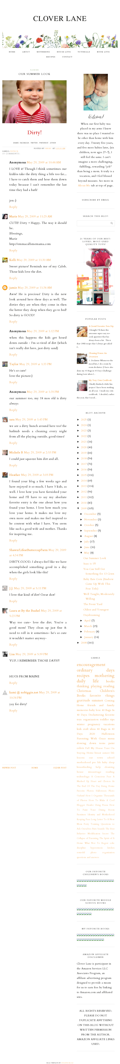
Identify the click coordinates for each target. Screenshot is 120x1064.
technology (83, 776)
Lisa (12, 654)
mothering (43, 52)
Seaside (101, 828)
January (89, 637)
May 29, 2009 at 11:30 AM (34, 260)
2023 (84, 430)
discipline (81, 847)
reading (110, 771)
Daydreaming (91, 615)
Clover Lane (60, 18)
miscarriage (94, 771)
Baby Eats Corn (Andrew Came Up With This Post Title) (98, 584)
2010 (84, 503)
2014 (84, 481)
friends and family (101, 705)
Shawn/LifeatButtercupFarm (28, 550)
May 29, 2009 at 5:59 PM (32, 654)
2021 (84, 442)
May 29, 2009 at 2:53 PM (40, 452)
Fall (87, 748)
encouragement (91, 664)
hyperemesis (97, 847)
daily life (88, 681)
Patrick (14, 151)
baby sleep (108, 762)
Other (53, 143)
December (90, 514)
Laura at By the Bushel (24, 611)
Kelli (12, 260)
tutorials (84, 52)
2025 (84, 419)
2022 (84, 436)
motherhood (84, 762)
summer (97, 700)
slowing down (86, 743)
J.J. (11, 588)
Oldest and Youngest (96, 609)
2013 (84, 486)
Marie (13, 216)
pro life (96, 762)
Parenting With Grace (91, 738)
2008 (84, 643)
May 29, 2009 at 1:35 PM (43, 392)
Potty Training (91, 824)
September (91, 531)
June (87, 547)
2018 (84, 458)
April (87, 620)
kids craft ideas (86, 729)
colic (112, 843)
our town (96, 757)
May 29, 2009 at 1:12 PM (43, 331)
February (90, 631)
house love (64, 52)
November (91, 519)
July (87, 541)
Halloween (108, 734)
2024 (84, 425)
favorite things (102, 696)
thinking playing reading (96, 686)
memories (82, 710)
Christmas (84, 691)
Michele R (16, 452)
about (26, 52)
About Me (84, 185)
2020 (84, 447)
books (110, 681)
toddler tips (107, 719)
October (89, 525)
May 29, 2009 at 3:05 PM (37, 475)
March (88, 626)
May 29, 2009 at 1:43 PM (32, 419)
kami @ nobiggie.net (23, 692)
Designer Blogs (67, 1063)
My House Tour (100, 748)
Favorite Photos (85, 790)
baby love (95, 710)
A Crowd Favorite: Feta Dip (101, 326)
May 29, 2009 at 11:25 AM (35, 216)
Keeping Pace (83, 819)
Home (12, 52)
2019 (84, 453)
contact (67, 57)
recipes (50, 57)
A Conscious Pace (101, 776)
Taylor (14, 364)
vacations (108, 724)
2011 (84, 497)
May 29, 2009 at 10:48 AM (44, 162)
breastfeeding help (89, 767)
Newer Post (9, 768)
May (87, 553)
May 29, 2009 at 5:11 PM (30, 588)
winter (81, 724)
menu (111, 738)
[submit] (112, 223)
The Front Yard (92, 604)
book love (103, 52)
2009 (84, 508)
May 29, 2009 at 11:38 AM (35, 288)
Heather (14, 475)
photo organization (103, 852)
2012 (84, 492)
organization (90, 719)
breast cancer (102, 752)
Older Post (60, 768)
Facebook (24, 143)
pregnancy (94, 724)
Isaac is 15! (89, 563)
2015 (84, 475)
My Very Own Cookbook (100, 380)
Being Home (107, 786)
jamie (13, 288)
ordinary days (96, 670)
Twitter (34, 143)
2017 (84, 464)
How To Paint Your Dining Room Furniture (96, 810)
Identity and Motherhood (101, 814)
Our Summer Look (94, 558)
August (89, 536)
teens (102, 743)
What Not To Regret (96, 843)
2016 (84, 469)
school (111, 757)
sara (11, 419)
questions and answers (88, 857)
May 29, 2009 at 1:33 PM (35, 364)
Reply (13, 207)
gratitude (83, 700)
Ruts (94, 828)
